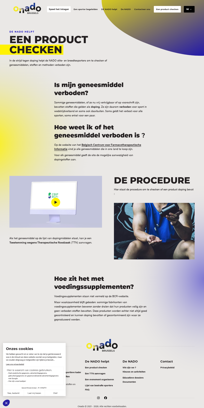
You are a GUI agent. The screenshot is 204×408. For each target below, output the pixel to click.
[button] (189, 9)
